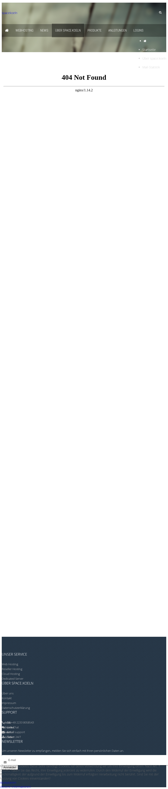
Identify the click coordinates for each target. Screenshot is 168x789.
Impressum (9, 703)
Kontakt (7, 698)
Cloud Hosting (11, 674)
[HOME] (7, 30)
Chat (13, 727)
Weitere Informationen (15, 787)
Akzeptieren (8, 782)
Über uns (8, 693)
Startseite (149, 50)
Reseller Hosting (12, 669)
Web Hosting (10, 664)
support (20, 732)
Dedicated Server (12, 679)
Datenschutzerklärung (16, 708)
